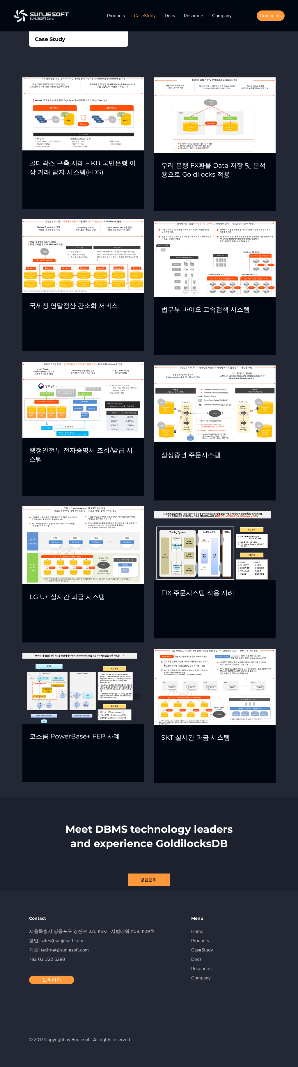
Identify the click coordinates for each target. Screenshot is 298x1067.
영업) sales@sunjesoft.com (56, 940)
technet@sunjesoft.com (65, 949)
